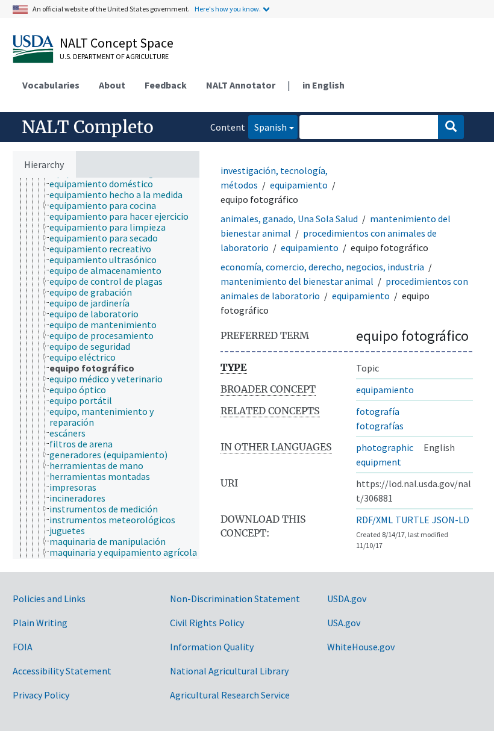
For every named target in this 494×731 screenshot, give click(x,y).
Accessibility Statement (62, 671)
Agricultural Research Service (230, 695)
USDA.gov (346, 599)
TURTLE (412, 520)
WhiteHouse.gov (361, 647)
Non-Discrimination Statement (235, 599)
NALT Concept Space (117, 42)
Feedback (166, 85)
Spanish (267, 126)
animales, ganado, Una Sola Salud (289, 219)
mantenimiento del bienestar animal (297, 281)
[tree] (106, 368)
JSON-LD (450, 520)
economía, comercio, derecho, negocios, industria (322, 267)
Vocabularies (51, 85)
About (112, 85)
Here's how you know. (228, 8)
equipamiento (299, 185)
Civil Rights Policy (207, 623)
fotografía (377, 411)
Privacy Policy (41, 695)
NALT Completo (88, 127)
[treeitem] (106, 183)
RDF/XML (374, 520)
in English (323, 85)
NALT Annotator (240, 85)
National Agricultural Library (229, 671)
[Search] (451, 127)
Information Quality (212, 647)
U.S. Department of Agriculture (114, 56)
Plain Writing (40, 623)
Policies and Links (49, 599)
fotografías (380, 426)
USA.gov (343, 623)
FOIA (23, 647)
